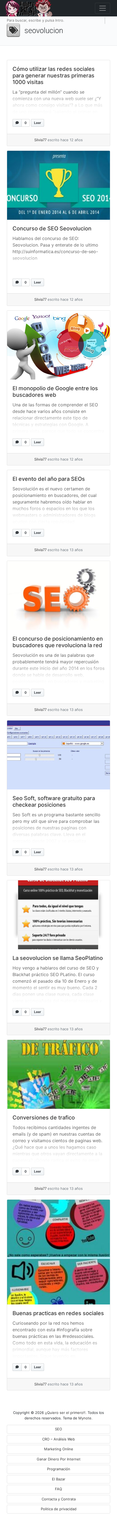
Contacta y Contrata (59, 1499)
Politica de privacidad (58, 1509)
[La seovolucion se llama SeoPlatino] (58, 914)
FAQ (58, 1489)
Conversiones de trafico (44, 1117)
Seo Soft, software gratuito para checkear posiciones (54, 801)
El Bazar (58, 1479)
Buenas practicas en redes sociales (58, 1313)
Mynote (84, 1418)
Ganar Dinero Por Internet (59, 1459)
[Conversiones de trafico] (58, 1074)
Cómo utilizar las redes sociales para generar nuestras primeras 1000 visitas (54, 75)
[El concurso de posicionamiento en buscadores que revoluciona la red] (58, 595)
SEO (58, 1429)
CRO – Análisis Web (58, 1439)
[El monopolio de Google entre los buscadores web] (58, 345)
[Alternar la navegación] (102, 8)
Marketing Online (58, 1449)
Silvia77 (40, 140)
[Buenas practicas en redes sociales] (58, 1252)
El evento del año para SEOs (49, 479)
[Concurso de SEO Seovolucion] (58, 185)
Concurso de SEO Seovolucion (52, 228)
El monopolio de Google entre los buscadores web (55, 391)
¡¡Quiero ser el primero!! (65, 1412)
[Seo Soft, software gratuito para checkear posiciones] (58, 755)
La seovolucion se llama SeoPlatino (58, 958)
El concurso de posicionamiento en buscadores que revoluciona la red (58, 642)
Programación (58, 1469)
